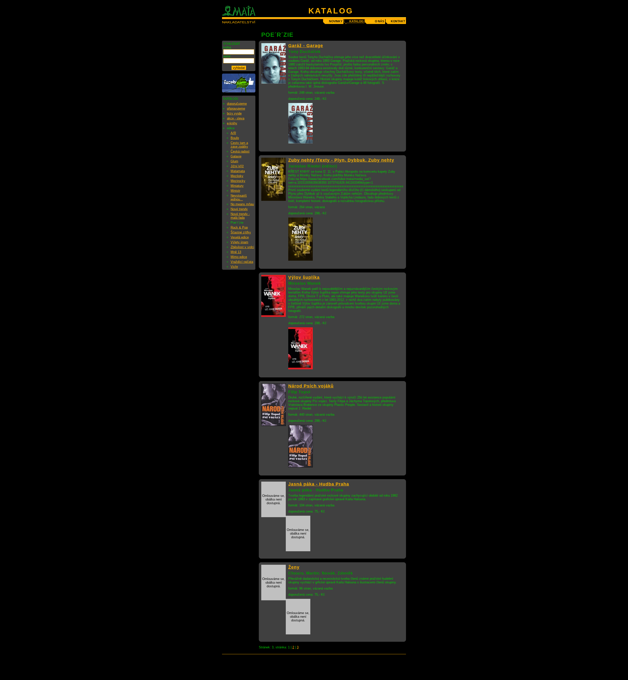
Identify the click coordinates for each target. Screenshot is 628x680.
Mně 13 (236, 252)
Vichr (234, 267)
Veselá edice (240, 237)
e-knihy (232, 123)
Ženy (294, 567)
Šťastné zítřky (241, 232)
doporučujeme (237, 103)
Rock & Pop (239, 227)
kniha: (227, 47)
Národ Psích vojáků (311, 386)
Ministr (235, 190)
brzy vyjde (234, 113)
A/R (233, 133)
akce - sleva (235, 118)
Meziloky (237, 176)
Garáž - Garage (305, 45)
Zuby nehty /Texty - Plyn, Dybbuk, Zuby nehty (341, 160)
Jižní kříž (237, 166)
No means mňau (242, 204)
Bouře (235, 138)
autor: (227, 56)
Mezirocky (238, 181)
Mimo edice (239, 257)
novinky (335, 21)
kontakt (398, 21)
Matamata (238, 171)
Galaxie (236, 156)
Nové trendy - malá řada (240, 215)
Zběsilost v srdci (242, 247)
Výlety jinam (239, 242)
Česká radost (240, 151)
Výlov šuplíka (304, 277)
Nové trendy (239, 209)
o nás (379, 21)
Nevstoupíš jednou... (239, 197)
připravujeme (236, 108)
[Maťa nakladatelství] (238, 91)
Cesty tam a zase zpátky (239, 144)
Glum (234, 161)
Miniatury (237, 186)
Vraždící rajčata (242, 262)
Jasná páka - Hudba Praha (318, 484)
